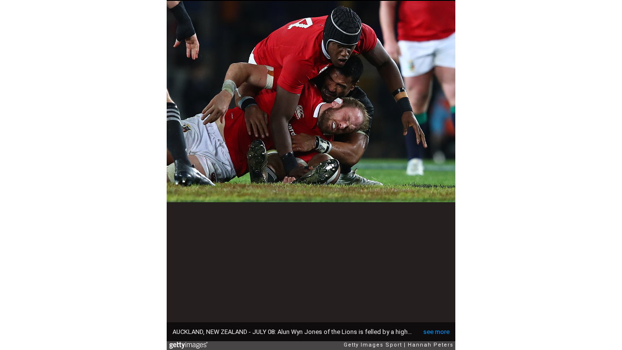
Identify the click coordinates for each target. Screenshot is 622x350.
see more (436, 331)
